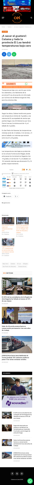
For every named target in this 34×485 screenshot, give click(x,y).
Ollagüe (25, 263)
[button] (30, 481)
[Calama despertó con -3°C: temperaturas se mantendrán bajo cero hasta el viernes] (8, 242)
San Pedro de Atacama (9, 266)
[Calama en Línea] (17, 17)
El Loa (19, 263)
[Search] (31, 18)
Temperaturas (22, 266)
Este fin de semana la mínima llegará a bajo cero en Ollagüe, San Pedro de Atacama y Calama (22, 228)
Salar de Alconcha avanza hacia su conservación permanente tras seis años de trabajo (16, 328)
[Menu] (3, 18)
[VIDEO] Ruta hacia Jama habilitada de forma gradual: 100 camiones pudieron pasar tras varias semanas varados (15, 357)
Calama (5, 31)
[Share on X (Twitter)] (9, 54)
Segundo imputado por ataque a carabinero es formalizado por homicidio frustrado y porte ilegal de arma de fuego (22, 429)
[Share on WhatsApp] (14, 54)
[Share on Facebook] (4, 54)
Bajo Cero (5, 263)
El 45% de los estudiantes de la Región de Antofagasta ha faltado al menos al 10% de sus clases (17, 299)
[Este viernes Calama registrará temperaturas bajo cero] (8, 220)
